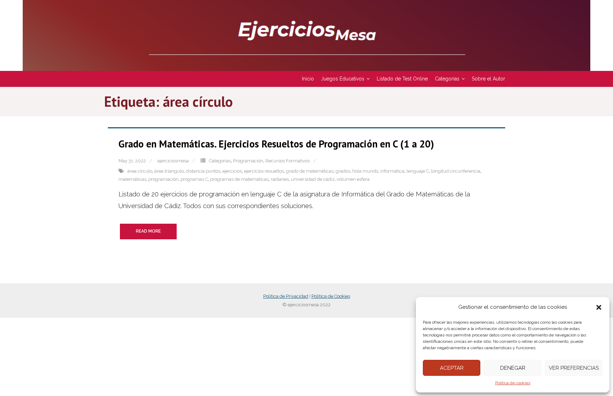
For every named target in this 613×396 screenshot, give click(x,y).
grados (343, 171)
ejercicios (232, 171)
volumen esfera (353, 179)
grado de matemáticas (309, 171)
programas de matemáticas (239, 179)
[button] (598, 307)
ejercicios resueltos (264, 171)
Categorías (220, 160)
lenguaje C (418, 171)
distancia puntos (203, 171)
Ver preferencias (574, 368)
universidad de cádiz (313, 179)
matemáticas (132, 179)
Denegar (512, 368)
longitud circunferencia (455, 171)
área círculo (139, 171)
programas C (194, 179)
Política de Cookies (330, 296)
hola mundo (365, 171)
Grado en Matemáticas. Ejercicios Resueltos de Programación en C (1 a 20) (276, 143)
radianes (280, 179)
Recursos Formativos (287, 160)
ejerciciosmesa (173, 160)
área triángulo (169, 171)
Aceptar (452, 368)
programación (163, 179)
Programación (248, 160)
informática (392, 171)
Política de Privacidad (285, 296)
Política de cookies (512, 382)
